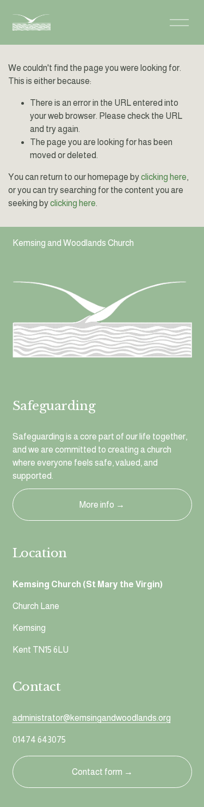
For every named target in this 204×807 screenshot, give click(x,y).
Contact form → (102, 771)
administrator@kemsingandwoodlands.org (92, 717)
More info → (102, 504)
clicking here (164, 177)
